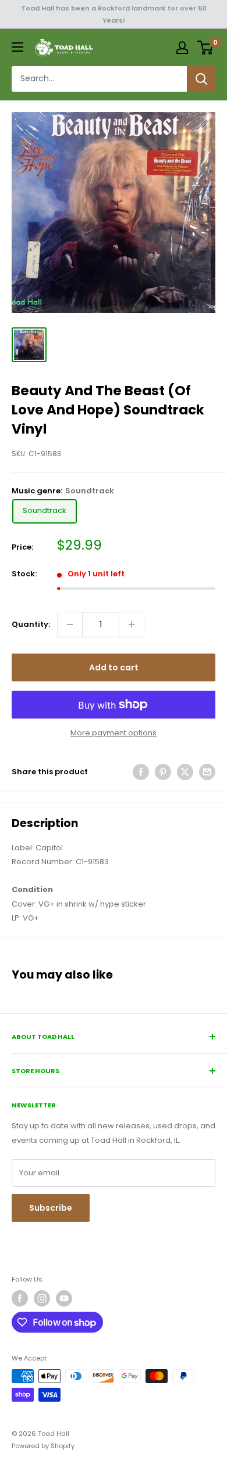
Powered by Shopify (43, 1445)
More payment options (113, 732)
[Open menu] (17, 47)
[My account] (182, 47)
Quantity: (31, 624)
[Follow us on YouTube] (64, 1298)
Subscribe (50, 1208)
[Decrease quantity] (70, 624)
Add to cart (114, 667)
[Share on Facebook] (141, 772)
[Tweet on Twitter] (185, 772)
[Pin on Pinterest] (163, 772)
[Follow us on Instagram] (42, 1298)
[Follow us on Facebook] (20, 1298)
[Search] (201, 79)
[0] (205, 48)
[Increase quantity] (131, 624)
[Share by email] (207, 772)
